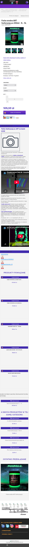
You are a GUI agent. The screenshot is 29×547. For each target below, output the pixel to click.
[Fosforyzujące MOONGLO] (2, 262)
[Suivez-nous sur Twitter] (8, 526)
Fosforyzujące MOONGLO (7, 259)
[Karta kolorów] (2, 257)
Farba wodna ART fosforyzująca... (14, 494)
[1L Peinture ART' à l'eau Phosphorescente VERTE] (14, 36)
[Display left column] (7, 545)
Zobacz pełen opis (7, 78)
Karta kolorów (4, 254)
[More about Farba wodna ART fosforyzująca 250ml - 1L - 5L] (14, 477)
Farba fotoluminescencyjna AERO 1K (14, 440)
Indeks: (3, 24)
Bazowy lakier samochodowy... (14, 373)
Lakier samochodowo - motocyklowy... (14, 349)
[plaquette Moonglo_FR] (2, 267)
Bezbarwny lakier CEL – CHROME (14, 326)
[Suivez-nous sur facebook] (3, 526)
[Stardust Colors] (13, 2)
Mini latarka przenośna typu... (14, 450)
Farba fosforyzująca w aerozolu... (14, 303)
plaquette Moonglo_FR (6, 264)
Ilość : (4, 94)
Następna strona (24, 15)
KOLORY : (5, 88)
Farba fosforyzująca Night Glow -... (14, 279)
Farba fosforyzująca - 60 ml (14, 430)
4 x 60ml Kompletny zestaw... (14, 421)
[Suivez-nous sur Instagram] (12, 526)
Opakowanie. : (6, 82)
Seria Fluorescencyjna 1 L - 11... (14, 403)
